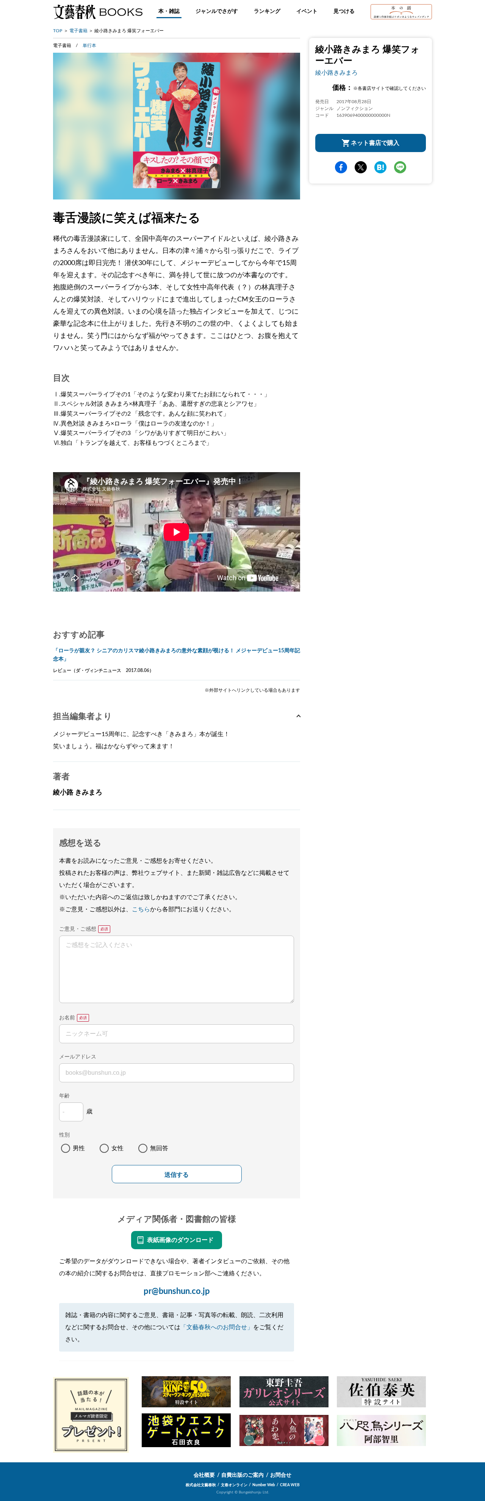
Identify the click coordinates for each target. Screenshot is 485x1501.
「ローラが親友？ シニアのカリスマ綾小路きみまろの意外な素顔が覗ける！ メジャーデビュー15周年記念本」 (176, 655)
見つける (344, 11)
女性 (117, 1148)
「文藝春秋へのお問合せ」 (216, 1327)
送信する (176, 1174)
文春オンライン (234, 1485)
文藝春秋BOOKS (97, 12)
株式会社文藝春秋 (201, 1485)
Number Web (263, 1485)
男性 (79, 1148)
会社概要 (204, 1475)
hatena (380, 168)
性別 (64, 1135)
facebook (341, 168)
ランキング (267, 11)
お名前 (67, 1018)
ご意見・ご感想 (77, 929)
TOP (57, 30)
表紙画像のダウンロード (180, 1240)
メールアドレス (77, 1057)
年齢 (64, 1096)
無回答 (159, 1148)
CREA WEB (290, 1485)
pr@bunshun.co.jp (177, 1291)
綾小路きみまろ (336, 73)
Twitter (361, 168)
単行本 (89, 45)
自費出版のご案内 (242, 1475)
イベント (307, 11)
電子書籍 (78, 30)
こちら (141, 909)
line (400, 168)
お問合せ (280, 1475)
